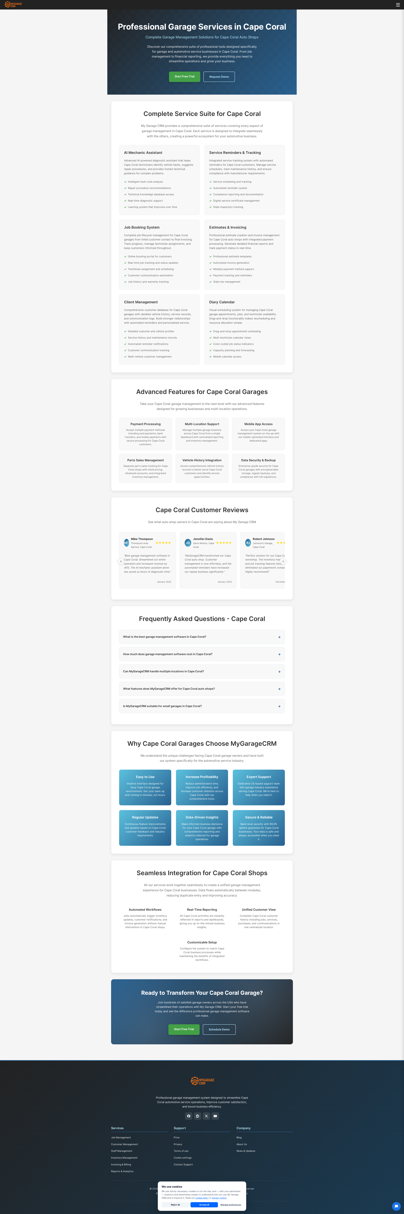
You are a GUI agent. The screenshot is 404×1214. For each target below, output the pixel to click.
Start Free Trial (185, 76)
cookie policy (202, 1198)
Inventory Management (124, 1157)
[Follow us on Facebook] (188, 1116)
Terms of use (181, 1150)
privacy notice (219, 1198)
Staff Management (121, 1150)
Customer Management (124, 1144)
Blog (239, 1137)
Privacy (178, 1144)
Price (177, 1137)
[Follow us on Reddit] (197, 1116)
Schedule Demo (219, 1029)
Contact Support (183, 1164)
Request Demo (219, 76)
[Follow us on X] (206, 1116)
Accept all (204, 1204)
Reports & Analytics (122, 1171)
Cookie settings (183, 1157)
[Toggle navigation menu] (398, 4)
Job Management (121, 1137)
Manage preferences (230, 1204)
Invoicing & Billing (121, 1164)
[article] (159, 180)
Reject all (175, 1204)
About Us (242, 1144)
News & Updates (246, 1150)
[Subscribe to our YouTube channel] (215, 1116)
